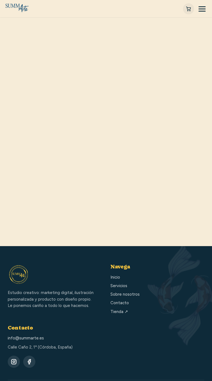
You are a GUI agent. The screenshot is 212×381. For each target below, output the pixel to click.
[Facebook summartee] (29, 362)
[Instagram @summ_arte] (14, 362)
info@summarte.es (26, 338)
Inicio (115, 277)
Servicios (118, 285)
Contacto (119, 302)
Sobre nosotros (125, 294)
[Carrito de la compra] (188, 8)
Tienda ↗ (119, 311)
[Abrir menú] (202, 9)
